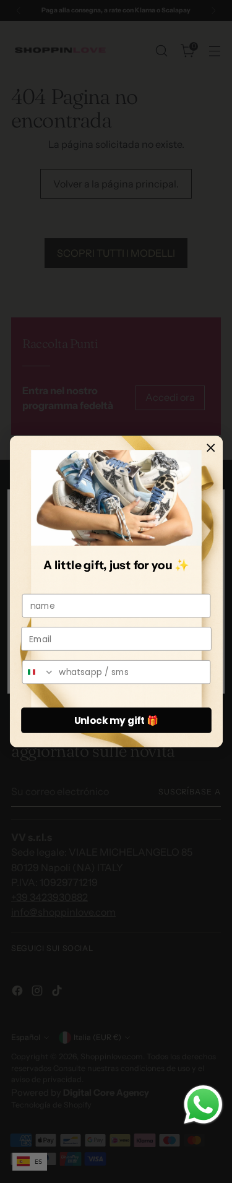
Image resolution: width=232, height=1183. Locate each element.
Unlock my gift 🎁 (116, 720)
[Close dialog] (210, 447)
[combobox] (38, 672)
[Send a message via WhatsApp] (203, 1104)
